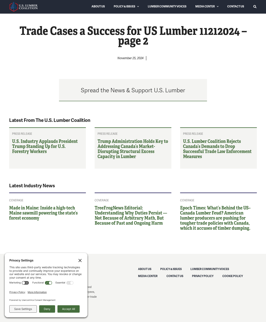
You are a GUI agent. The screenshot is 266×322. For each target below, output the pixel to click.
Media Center (148, 276)
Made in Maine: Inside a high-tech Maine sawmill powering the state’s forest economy (43, 212)
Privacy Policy (202, 276)
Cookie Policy (232, 276)
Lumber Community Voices (209, 269)
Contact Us (174, 276)
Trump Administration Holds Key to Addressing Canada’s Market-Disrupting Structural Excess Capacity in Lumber (133, 149)
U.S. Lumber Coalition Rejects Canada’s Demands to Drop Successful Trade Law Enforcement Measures (217, 149)
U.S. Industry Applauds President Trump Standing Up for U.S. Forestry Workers (45, 146)
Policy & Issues (171, 269)
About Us (144, 269)
